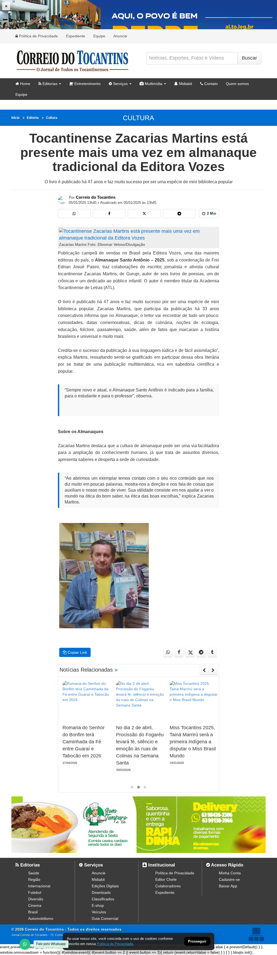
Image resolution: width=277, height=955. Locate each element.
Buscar (249, 58)
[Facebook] (109, 213)
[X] (144, 213)
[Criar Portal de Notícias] (256, 934)
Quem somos (237, 83)
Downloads (101, 892)
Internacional (39, 886)
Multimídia (153, 83)
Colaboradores (168, 886)
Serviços (120, 83)
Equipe (99, 36)
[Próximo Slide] (213, 670)
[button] (132, 787)
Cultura (51, 118)
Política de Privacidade (38, 36)
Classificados (103, 899)
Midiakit (185, 83)
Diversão (35, 899)
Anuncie (120, 36)
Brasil (33, 912)
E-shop (98, 905)
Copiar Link (77, 652)
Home (24, 83)
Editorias (49, 83)
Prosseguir (197, 942)
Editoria (33, 118)
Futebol (34, 892)
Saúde (33, 873)
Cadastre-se (229, 879)
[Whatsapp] (74, 213)
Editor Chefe (166, 879)
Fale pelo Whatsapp (51, 944)
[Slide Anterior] (204, 670)
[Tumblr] (212, 652)
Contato (210, 83)
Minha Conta (230, 873)
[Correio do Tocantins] (62, 200)
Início (15, 118)
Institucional (161, 865)
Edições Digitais (105, 886)
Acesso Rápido (226, 865)
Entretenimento (87, 83)
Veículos (99, 912)
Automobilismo (40, 918)
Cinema (34, 905)
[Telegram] (179, 213)
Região (34, 879)
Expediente (75, 36)
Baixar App (228, 886)
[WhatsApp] (24, 944)
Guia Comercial (105, 918)
